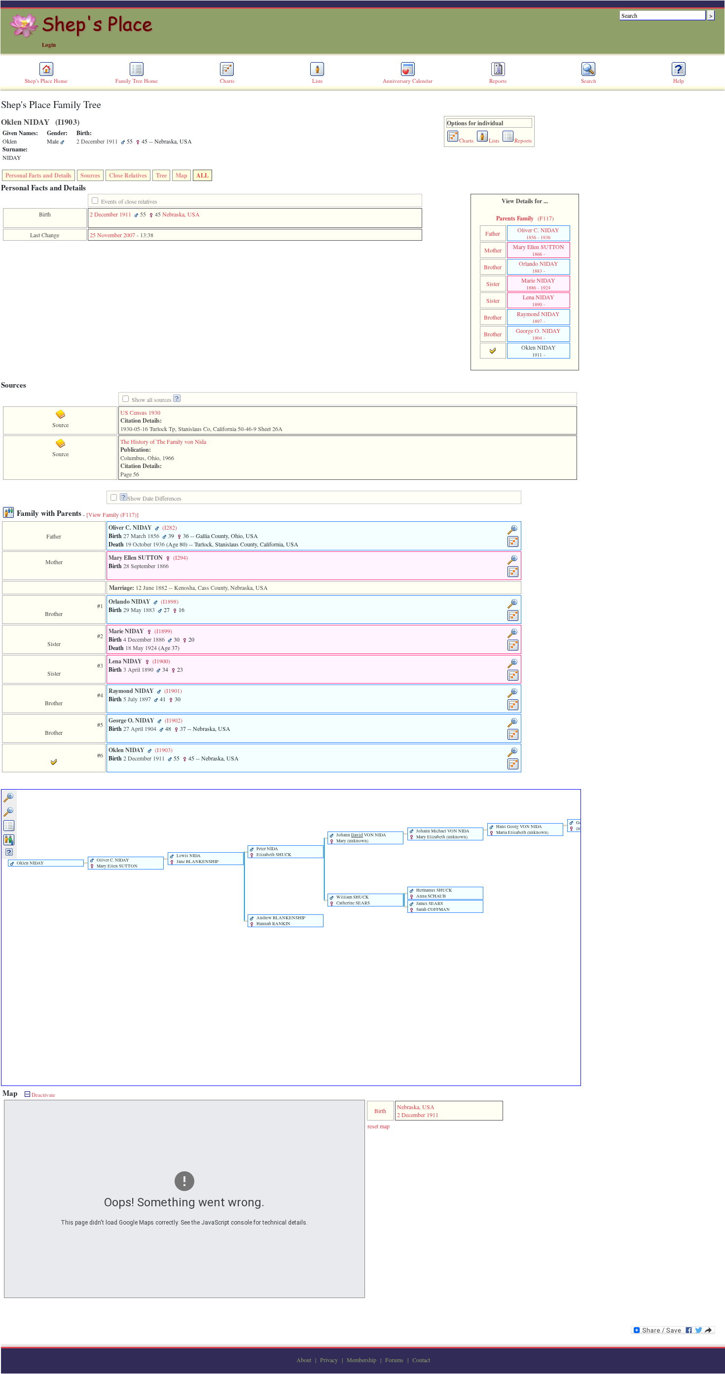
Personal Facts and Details (38, 175)
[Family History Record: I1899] (513, 649)
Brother (493, 267)
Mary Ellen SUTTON (538, 250)
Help (678, 80)
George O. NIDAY (538, 333)
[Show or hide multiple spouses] (9, 844)
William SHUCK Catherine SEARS (352, 900)
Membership (361, 1360)
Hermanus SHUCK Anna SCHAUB (433, 893)
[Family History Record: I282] (513, 545)
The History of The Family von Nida (163, 441)
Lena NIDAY (538, 300)
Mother (493, 250)
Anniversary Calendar (408, 80)
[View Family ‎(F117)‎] (112, 514)
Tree (161, 175)
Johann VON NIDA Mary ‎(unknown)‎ (360, 838)
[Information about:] (123, 498)
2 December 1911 (110, 214)
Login (49, 45)
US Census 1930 (140, 412)
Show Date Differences (154, 498)
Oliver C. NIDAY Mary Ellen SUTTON (117, 863)
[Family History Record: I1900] (513, 679)
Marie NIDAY (538, 283)
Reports (498, 80)
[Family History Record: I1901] (513, 709)
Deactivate (42, 1094)
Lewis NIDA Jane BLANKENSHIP (197, 859)
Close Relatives (128, 175)
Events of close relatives (129, 201)
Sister (493, 284)
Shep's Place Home (46, 80)
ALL (202, 175)
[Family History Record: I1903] (513, 768)
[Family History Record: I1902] (513, 738)
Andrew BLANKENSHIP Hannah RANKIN (280, 921)
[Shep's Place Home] (82, 36)
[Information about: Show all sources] (177, 400)
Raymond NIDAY (538, 317)
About (303, 1360)
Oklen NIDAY (30, 863)
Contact (421, 1360)
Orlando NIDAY (538, 266)
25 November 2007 (112, 235)
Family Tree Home (136, 80)
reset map (378, 1126)
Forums (394, 1360)
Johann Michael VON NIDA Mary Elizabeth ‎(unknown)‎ (442, 834)
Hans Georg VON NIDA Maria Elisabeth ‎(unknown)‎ (521, 829)
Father (492, 233)
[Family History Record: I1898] (513, 619)
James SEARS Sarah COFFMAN (432, 906)
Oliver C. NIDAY (538, 233)
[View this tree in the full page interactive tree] (9, 829)
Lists (317, 80)
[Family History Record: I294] (513, 575)
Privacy (329, 1360)
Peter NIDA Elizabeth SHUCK (273, 852)
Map (181, 175)
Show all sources (152, 399)
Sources (90, 175)
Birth (380, 1111)
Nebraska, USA (181, 214)
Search (588, 80)
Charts (227, 80)
